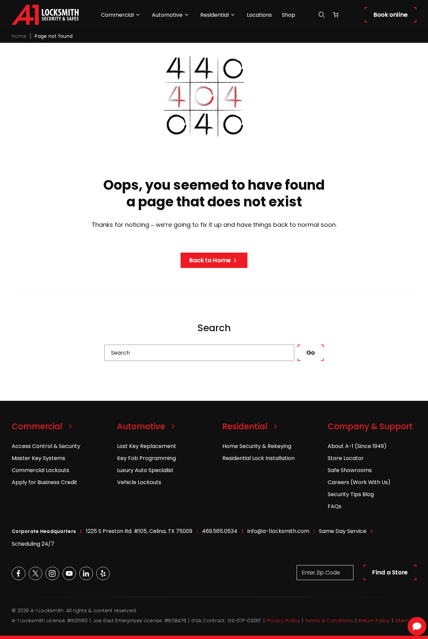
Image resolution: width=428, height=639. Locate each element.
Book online (390, 14)
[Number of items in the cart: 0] (335, 14)
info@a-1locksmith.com (278, 531)
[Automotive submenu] (187, 15)
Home (19, 36)
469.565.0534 (219, 531)
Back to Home (210, 260)
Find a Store (390, 572)
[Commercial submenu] (138, 15)
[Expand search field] (322, 15)
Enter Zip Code (321, 572)
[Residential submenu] (233, 15)
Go (310, 352)
